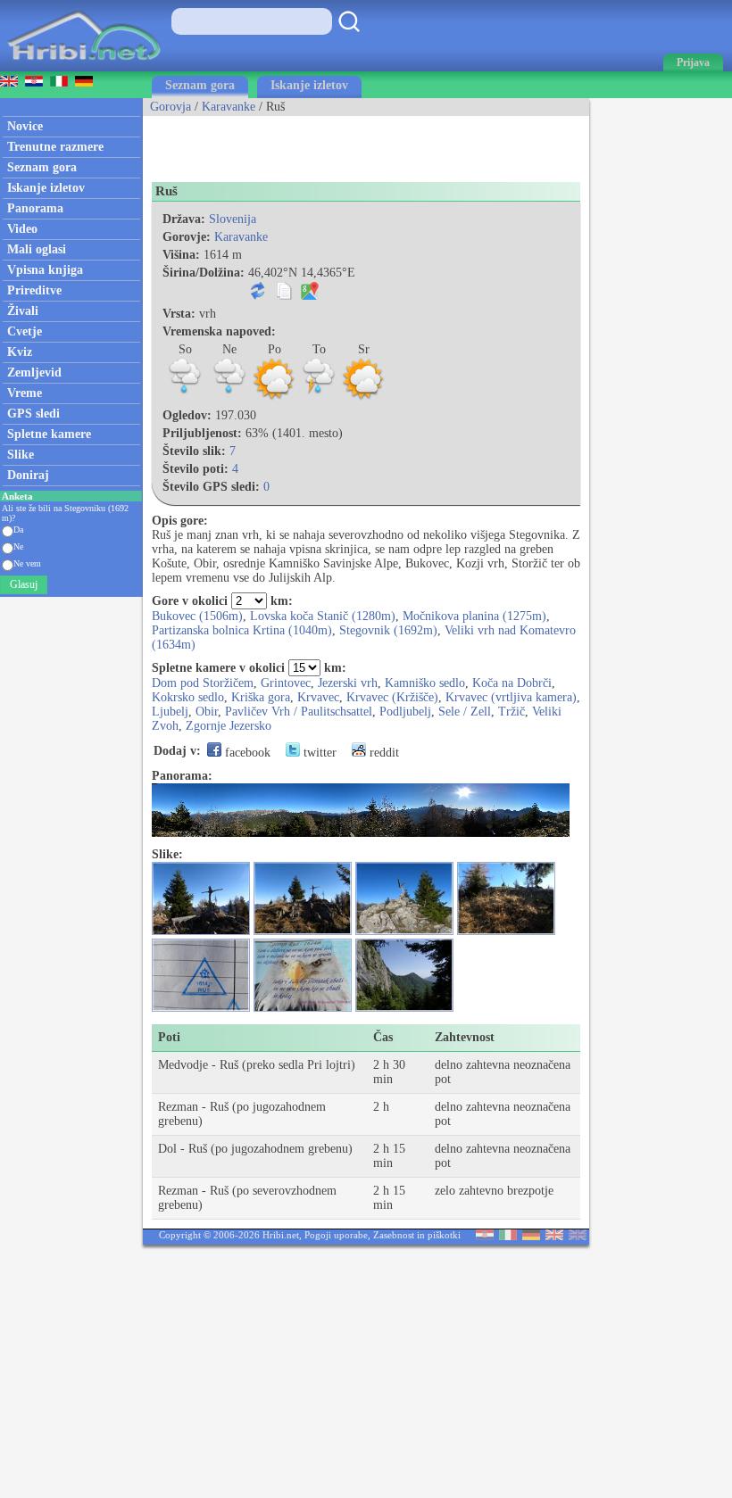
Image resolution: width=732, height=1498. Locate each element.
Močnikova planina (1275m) (474, 616)
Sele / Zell (464, 711)
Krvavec (318, 697)
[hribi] (84, 67)
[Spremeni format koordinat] (258, 295)
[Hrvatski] (485, 1236)
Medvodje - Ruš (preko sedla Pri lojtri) (256, 1065)
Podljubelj (405, 711)
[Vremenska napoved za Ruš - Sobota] (184, 397)
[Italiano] (508, 1236)
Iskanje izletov (309, 85)
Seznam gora (200, 85)
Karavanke (228, 106)
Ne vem (27, 563)
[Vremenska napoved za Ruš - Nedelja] (229, 397)
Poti (169, 1037)
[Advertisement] (352, 143)
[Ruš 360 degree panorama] (361, 833)
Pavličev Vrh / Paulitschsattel (298, 711)
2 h (381, 1106)
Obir (206, 711)
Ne (18, 546)
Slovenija (232, 219)
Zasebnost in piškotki (417, 1234)
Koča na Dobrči (512, 683)
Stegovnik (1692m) (388, 630)
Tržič (511, 711)
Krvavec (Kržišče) (392, 697)
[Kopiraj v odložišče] (284, 295)
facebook (245, 752)
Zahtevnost (465, 1037)
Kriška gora (260, 697)
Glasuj (23, 584)
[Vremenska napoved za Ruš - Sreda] (363, 397)
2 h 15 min (389, 1156)
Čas (383, 1037)
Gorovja (170, 106)
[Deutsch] (531, 1236)
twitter (318, 752)
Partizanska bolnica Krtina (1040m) (242, 630)
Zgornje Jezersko (228, 725)
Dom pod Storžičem (203, 683)
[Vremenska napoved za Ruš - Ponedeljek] (274, 397)
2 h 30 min (389, 1072)
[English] (554, 1236)
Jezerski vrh (348, 683)
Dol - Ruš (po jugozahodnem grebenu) (255, 1148)
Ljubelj (170, 711)
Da (18, 529)
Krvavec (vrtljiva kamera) (511, 697)
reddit (382, 752)
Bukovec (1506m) (197, 616)
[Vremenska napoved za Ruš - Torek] (318, 397)
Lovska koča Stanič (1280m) (322, 616)
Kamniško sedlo (425, 683)
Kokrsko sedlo (188, 697)
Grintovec (286, 683)
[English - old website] (577, 1236)
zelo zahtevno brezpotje (494, 1190)
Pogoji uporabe (336, 1234)
